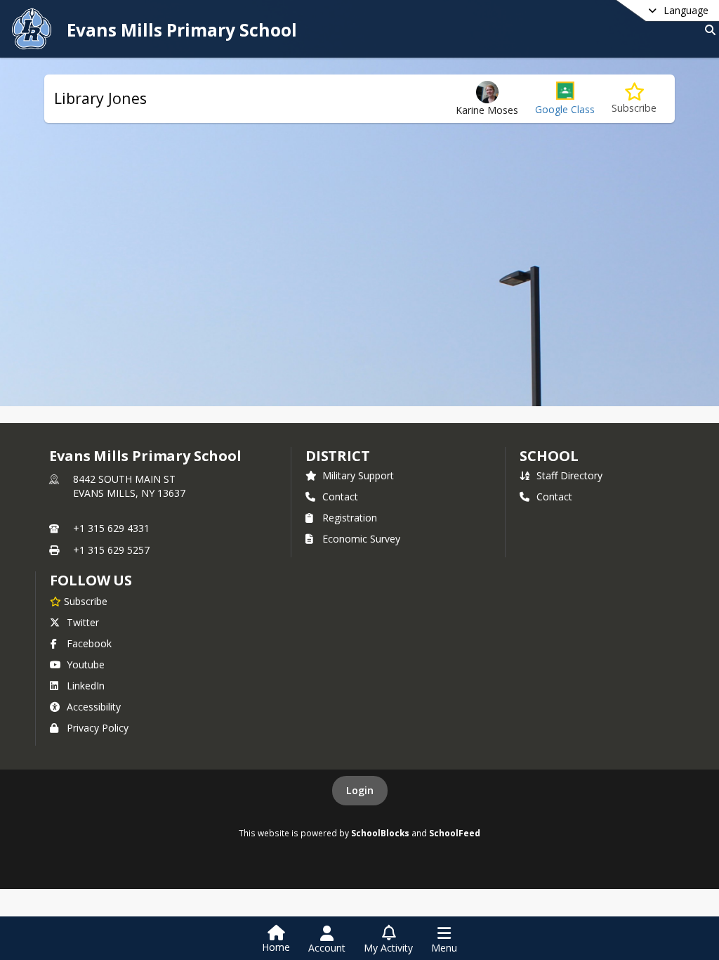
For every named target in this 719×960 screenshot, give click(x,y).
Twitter (83, 622)
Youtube (86, 664)
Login (360, 790)
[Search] (707, 30)
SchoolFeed (454, 832)
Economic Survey (361, 538)
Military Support (358, 475)
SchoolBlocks (380, 832)
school (549, 455)
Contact (340, 496)
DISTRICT (337, 455)
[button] (565, 98)
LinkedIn (86, 685)
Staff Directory (569, 475)
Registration (349, 517)
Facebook (89, 643)
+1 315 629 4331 (111, 528)
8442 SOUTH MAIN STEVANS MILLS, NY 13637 (129, 486)
